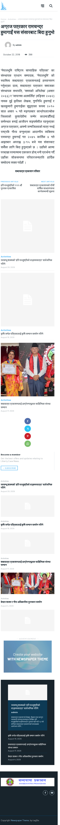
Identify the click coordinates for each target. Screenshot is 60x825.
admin (14, 712)
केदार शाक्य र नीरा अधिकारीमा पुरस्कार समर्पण (21, 601)
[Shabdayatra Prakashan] (3, 6)
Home (3, 19)
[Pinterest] (27, 436)
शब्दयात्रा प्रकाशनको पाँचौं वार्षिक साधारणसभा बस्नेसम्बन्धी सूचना (42, 188)
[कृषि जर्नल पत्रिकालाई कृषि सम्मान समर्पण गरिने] (27, 543)
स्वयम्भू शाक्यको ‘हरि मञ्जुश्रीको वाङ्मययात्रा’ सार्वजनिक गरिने (25, 706)
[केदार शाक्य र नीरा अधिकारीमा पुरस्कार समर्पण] (27, 620)
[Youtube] (51, 792)
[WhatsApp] (27, 443)
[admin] (9, 45)
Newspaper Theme (20, 820)
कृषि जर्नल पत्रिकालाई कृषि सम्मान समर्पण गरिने (22, 524)
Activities (5, 481)
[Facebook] (27, 421)
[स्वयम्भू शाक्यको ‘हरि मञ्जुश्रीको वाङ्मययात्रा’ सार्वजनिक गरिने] (27, 506)
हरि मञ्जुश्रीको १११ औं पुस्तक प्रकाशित (11, 187)
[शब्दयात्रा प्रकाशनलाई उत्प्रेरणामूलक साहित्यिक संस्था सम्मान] (27, 583)
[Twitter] (27, 428)
